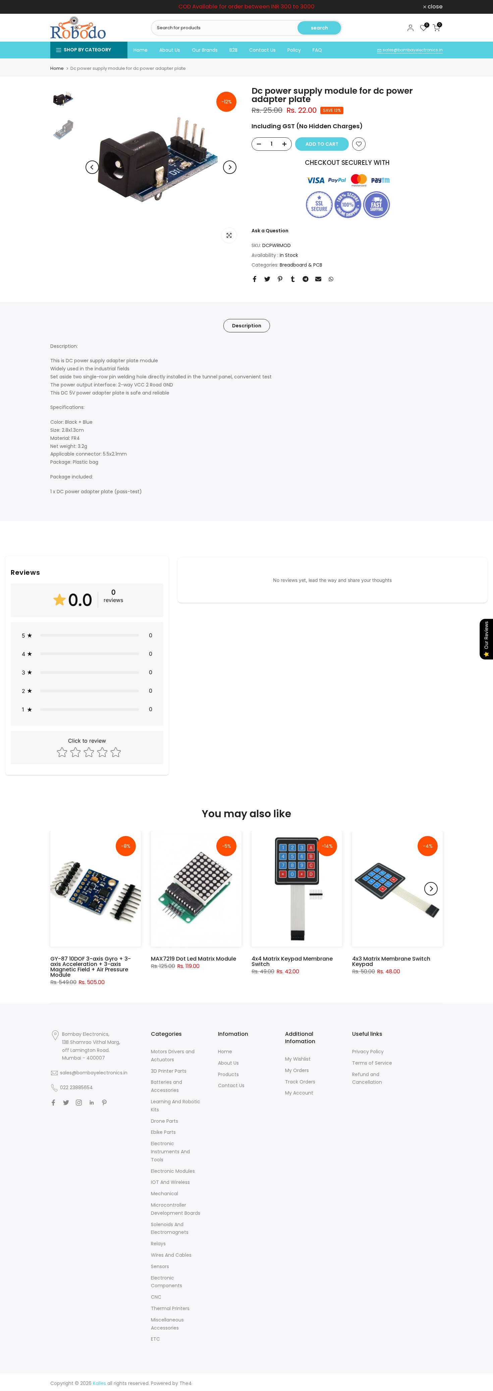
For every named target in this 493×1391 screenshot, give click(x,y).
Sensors (160, 1266)
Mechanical (164, 1193)
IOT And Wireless (170, 1182)
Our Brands (205, 50)
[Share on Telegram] (306, 279)
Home (140, 50)
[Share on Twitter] (267, 279)
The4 (185, 1383)
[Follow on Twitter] (66, 1103)
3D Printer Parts (168, 1071)
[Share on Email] (318, 279)
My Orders (297, 1070)
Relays (158, 1243)
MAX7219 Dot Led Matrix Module (193, 959)
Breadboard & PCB (301, 265)
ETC (155, 1339)
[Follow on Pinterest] (104, 1103)
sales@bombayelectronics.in (412, 50)
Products (228, 1074)
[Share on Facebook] (255, 279)
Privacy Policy (368, 1051)
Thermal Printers (170, 1308)
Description (246, 325)
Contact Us (262, 50)
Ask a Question (270, 230)
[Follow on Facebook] (53, 1103)
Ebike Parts (163, 1132)
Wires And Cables (171, 1255)
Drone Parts (164, 1121)
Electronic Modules (173, 1171)
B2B (233, 50)
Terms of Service (372, 1063)
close (61, 7)
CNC (156, 1297)
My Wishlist (298, 1059)
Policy (294, 50)
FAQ (317, 50)
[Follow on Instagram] (79, 1103)
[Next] (229, 167)
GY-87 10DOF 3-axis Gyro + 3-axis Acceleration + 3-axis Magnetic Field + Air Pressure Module (90, 967)
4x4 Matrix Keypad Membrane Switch (292, 961)
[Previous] (92, 167)
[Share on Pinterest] (280, 279)
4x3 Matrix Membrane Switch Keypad (391, 961)
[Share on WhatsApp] (331, 279)
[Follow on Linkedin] (92, 1103)
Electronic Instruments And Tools (170, 1151)
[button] (87, 635)
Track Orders (300, 1081)
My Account (299, 1092)
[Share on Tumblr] (293, 279)
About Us (169, 50)
